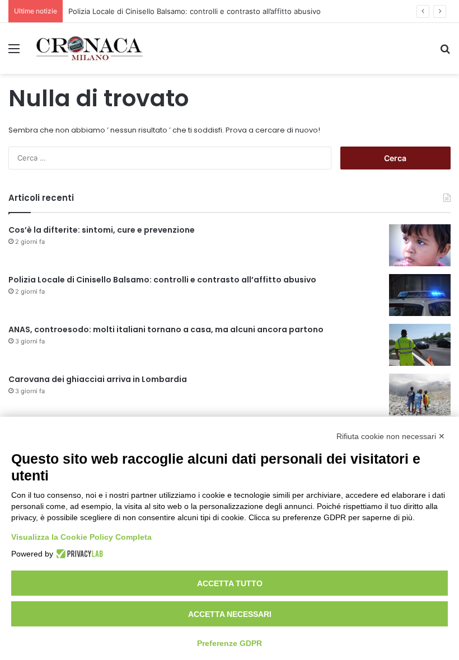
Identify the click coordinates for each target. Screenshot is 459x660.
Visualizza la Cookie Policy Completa (81, 536)
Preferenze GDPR (229, 643)
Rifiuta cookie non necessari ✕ (390, 436)
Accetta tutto (230, 583)
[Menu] (14, 52)
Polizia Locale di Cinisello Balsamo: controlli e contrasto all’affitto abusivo (194, 11)
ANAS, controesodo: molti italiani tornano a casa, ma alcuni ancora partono (166, 329)
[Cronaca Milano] (89, 48)
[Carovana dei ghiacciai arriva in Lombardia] (420, 395)
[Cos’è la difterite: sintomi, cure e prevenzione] (420, 245)
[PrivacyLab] (78, 553)
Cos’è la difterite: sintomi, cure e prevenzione (101, 229)
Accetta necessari (229, 614)
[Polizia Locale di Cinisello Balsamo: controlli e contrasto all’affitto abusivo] (420, 295)
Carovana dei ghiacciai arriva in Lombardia (97, 379)
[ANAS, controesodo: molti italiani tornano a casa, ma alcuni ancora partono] (420, 345)
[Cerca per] (445, 52)
